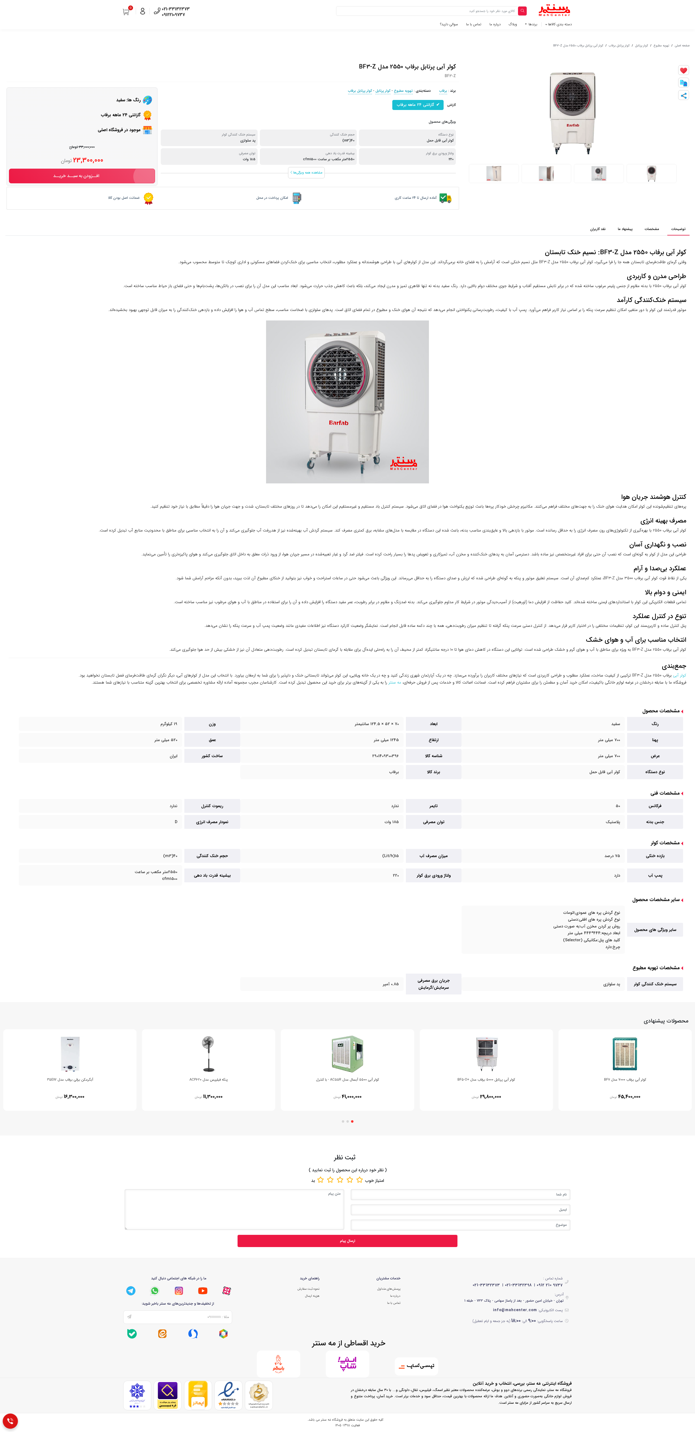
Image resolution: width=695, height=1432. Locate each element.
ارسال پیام (347, 1241)
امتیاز (379, 1180)
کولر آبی (679, 675)
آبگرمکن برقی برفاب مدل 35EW (70, 1079)
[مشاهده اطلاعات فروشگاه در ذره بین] (167, 1395)
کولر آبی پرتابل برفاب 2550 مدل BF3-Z (578, 45)
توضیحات (678, 229)
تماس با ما (473, 24)
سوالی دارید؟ (449, 24)
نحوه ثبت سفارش (308, 1288)
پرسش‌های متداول (388, 1288)
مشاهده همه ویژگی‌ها (307, 172)
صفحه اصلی (682, 45)
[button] (352, 1121)
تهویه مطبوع (661, 45)
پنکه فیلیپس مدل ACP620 (208, 1079)
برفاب (443, 91)
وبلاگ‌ (513, 24)
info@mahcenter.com (515, 1310)
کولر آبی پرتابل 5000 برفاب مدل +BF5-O (486, 1079)
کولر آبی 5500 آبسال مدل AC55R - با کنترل (347, 1079)
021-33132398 (518, 1285)
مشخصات (652, 229)
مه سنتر (394, 682)
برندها (532, 24)
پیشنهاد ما (625, 229)
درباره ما (495, 24)
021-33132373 (486, 1285)
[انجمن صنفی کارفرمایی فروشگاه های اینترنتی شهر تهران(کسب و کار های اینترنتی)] (137, 1395)
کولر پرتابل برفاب (619, 45)
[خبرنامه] (129, 1317)
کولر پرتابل (641, 45)
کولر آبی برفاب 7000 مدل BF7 (625, 1079)
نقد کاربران (598, 229)
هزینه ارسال (312, 1295)
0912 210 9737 (550, 1285)
